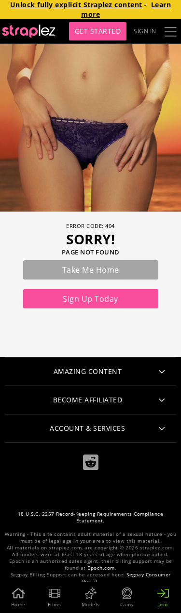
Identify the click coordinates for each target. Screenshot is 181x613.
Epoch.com (101, 568)
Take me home (90, 270)
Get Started (98, 31)
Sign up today (90, 298)
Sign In (145, 31)
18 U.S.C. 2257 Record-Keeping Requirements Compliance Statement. (91, 517)
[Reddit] (90, 462)
